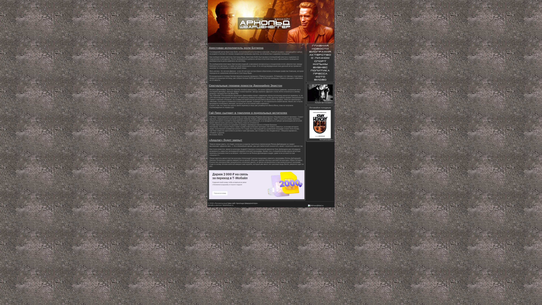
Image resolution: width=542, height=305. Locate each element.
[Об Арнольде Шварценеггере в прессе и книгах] (320, 73)
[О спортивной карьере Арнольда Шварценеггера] (320, 61)
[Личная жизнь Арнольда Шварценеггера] (320, 58)
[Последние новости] (320, 48)
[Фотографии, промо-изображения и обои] (320, 76)
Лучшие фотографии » (324, 103)
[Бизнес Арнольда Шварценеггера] (320, 67)
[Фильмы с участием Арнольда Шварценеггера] (320, 64)
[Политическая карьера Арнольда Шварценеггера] (320, 70)
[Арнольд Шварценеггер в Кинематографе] (320, 54)
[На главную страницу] (320, 45)
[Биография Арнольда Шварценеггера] (320, 51)
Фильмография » (326, 140)
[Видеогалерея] (320, 79)
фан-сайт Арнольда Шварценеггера (242, 203)
